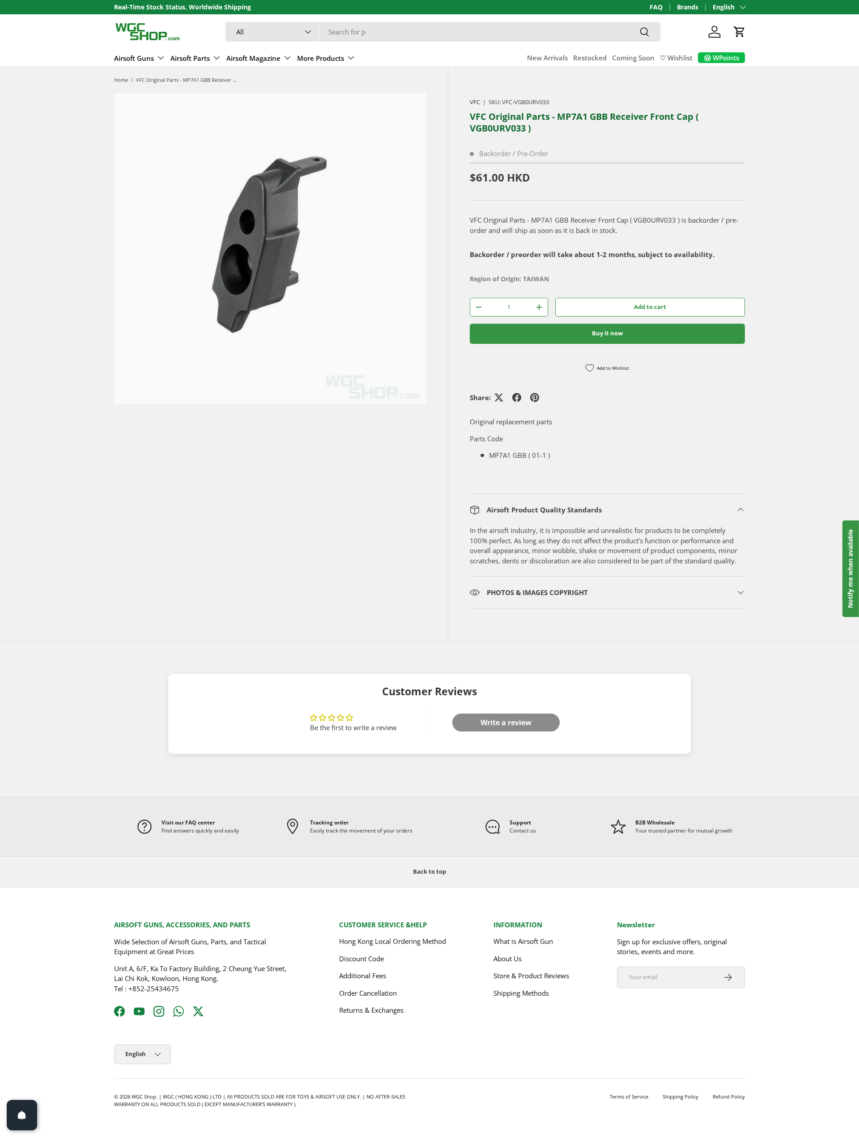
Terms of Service (629, 1096)
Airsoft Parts (190, 58)
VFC (475, 102)
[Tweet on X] (499, 397)
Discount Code (361, 958)
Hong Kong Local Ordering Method (392, 941)
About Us (507, 958)
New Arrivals (547, 57)
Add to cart (650, 307)
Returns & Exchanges (371, 1010)
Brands (687, 7)
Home (121, 79)
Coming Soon (633, 57)
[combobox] (442, 32)
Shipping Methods (521, 993)
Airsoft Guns (134, 58)
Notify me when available (850, 568)
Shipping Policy (680, 1096)
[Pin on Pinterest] (535, 397)
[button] (739, 32)
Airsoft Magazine (253, 58)
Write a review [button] (506, 722)
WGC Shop (144, 1096)
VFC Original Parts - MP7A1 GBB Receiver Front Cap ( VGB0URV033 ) (186, 79)
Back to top (429, 871)
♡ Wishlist (676, 57)
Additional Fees (362, 975)
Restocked (590, 57)
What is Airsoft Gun (523, 941)
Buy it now (607, 333)
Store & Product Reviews (531, 975)
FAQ (656, 7)
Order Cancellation (368, 993)
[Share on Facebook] (517, 397)
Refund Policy (729, 1096)
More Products (320, 58)
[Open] (22, 1115)
